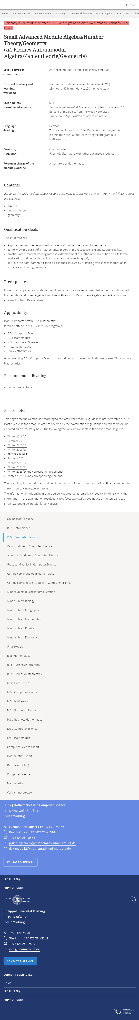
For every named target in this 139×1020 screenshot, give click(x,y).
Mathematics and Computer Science (32, 13)
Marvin (43, 489)
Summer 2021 (16, 459)
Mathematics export (19, 756)
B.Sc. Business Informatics (23, 665)
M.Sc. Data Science (19, 683)
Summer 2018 (16, 441)
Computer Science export (23, 747)
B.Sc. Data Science (18, 528)
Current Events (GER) (19, 975)
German (131, 5)
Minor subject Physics (20, 628)
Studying (60, 13)
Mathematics (15, 784)
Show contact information (132, 900)
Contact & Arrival (20, 862)
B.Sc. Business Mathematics (24, 674)
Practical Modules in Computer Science (31, 565)
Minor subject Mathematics (24, 619)
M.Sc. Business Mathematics (24, 720)
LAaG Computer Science (22, 729)
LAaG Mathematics (18, 738)
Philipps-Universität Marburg (18, 900)
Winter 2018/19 (17, 445)
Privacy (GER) (13, 888)
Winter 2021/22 (17, 463)
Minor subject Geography (23, 610)
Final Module (15, 647)
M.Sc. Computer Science (22, 692)
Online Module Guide (81, 13)
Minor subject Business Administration (31, 592)
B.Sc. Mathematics (18, 656)
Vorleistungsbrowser (20, 793)
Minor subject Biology (20, 601)
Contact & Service (20, 961)
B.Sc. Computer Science (108, 13)
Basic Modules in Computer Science (29, 546)
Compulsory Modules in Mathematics (30, 574)
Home (5, 13)
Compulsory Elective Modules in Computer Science (39, 583)
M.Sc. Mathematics (19, 701)
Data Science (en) (18, 765)
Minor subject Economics (23, 638)
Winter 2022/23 (17, 467)
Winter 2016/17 (17, 437)
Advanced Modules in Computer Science (32, 555)
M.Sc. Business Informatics (23, 711)
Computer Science (18, 774)
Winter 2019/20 (17, 450)
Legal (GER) (12, 879)
